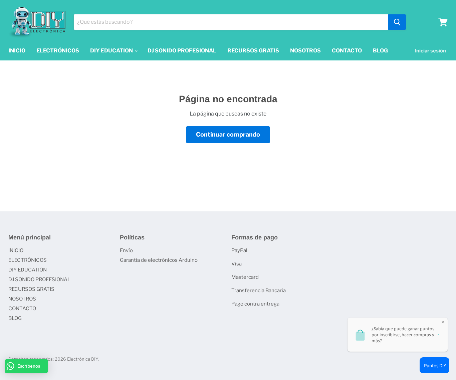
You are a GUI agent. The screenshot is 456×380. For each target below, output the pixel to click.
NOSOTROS (305, 50)
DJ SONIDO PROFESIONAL (182, 50)
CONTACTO (347, 50)
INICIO (16, 50)
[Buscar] (397, 22)
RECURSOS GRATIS (253, 50)
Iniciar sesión (430, 51)
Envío (126, 250)
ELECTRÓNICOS (57, 50)
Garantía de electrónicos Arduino (159, 260)
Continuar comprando (228, 134)
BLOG (380, 50)
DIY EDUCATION (112, 50)
